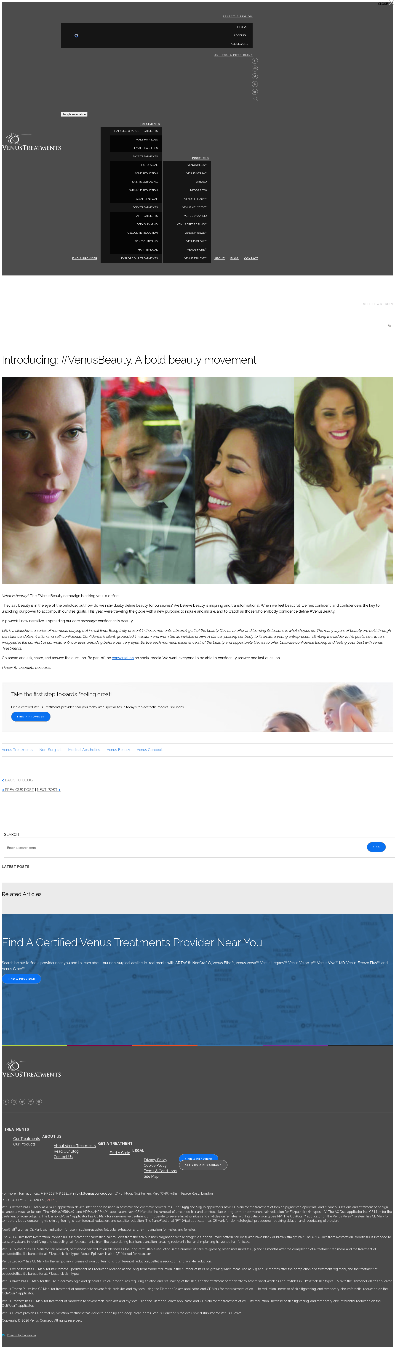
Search (11, 834)
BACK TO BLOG (17, 780)
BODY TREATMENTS (145, 207)
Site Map (151, 1176)
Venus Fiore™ (197, 249)
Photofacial (149, 165)
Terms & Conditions (160, 1171)
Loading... (241, 35)
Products (200, 158)
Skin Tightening (146, 241)
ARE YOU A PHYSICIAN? (233, 55)
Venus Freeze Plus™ (192, 224)
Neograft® (198, 190)
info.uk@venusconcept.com (93, 1193)
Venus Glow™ (196, 241)
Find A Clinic (119, 1153)
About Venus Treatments (75, 1146)
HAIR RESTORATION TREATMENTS (136, 130)
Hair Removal (148, 249)
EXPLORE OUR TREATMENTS (139, 258)
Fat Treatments (146, 215)
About (219, 258)
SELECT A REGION (238, 16)
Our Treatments (26, 1139)
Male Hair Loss (147, 139)
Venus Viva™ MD (195, 215)
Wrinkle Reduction (143, 190)
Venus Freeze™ (195, 232)
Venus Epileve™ (195, 258)
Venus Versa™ (196, 173)
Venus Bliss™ (197, 165)
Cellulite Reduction (143, 232)
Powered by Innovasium (21, 1335)
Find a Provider (84, 258)
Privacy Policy (155, 1160)
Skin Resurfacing (145, 181)
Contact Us (63, 1157)
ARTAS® (201, 181)
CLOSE (383, 3)
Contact (251, 258)
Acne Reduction (146, 173)
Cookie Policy (155, 1165)
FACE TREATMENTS (145, 156)
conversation (123, 658)
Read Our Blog (66, 1151)
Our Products (24, 1144)
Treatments (150, 124)
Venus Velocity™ (194, 207)
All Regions (239, 43)
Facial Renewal (146, 199)
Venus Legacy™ (195, 199)
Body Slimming (147, 224)
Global (242, 27)
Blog (234, 258)
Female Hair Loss (145, 148)
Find (376, 847)
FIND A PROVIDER (31, 716)
